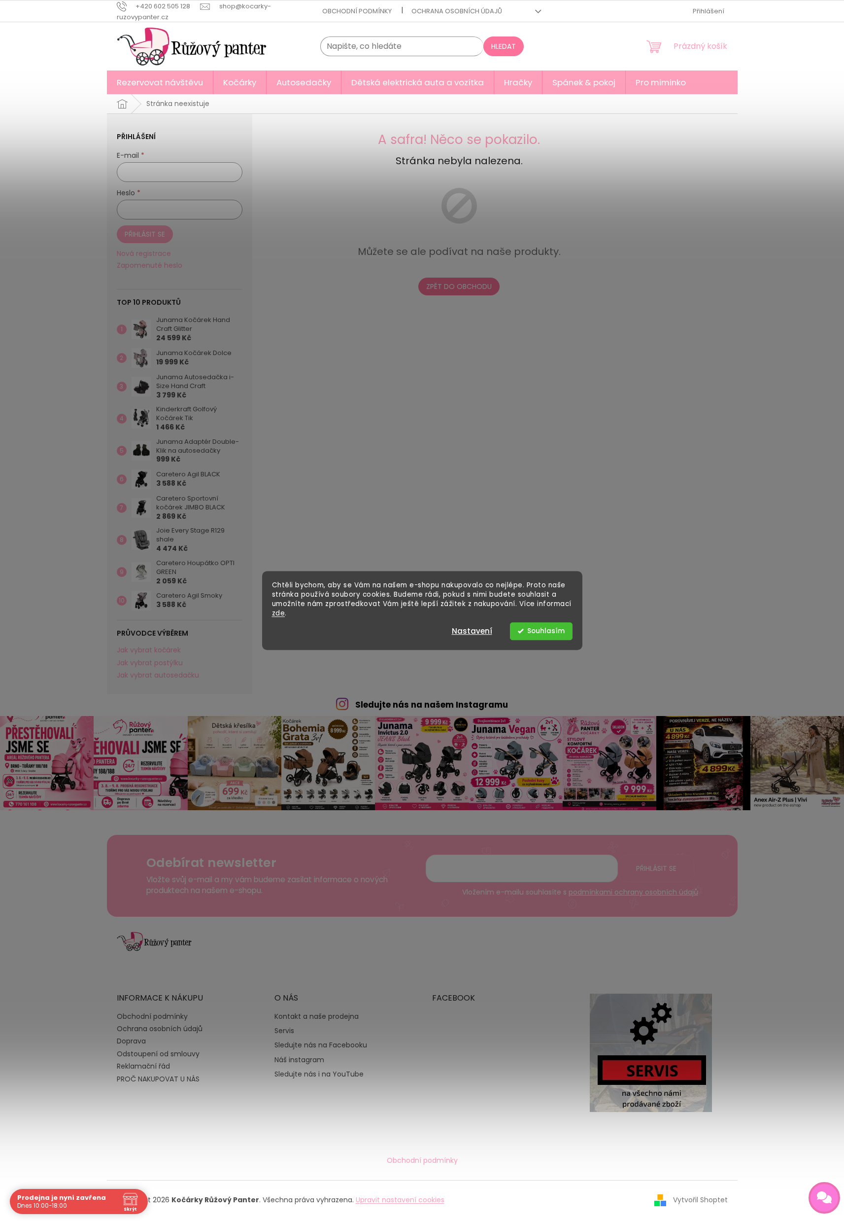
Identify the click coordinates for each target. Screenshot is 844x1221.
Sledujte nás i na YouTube (319, 1074)
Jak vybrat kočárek (149, 650)
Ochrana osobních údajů (456, 11)
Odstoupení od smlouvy (158, 1054)
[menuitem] (160, 82)
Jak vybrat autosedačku (158, 675)
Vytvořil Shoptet (700, 1200)
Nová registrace (144, 253)
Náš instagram (299, 1060)
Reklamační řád (143, 1066)
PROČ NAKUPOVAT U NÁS (158, 1079)
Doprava (131, 1041)
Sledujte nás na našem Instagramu (431, 705)
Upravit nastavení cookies (400, 1200)
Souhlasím (546, 631)
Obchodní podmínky (357, 11)
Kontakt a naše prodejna (316, 1016)
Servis (284, 1031)
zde (278, 613)
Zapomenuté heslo (149, 265)
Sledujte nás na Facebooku (320, 1045)
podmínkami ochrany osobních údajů (633, 892)
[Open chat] (824, 1198)
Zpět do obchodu (459, 286)
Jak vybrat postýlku (150, 663)
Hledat (503, 46)
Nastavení (472, 631)
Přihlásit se (145, 234)
